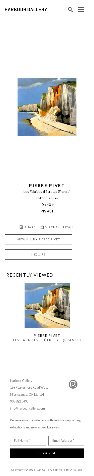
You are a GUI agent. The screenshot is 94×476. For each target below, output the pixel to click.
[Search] (70, 9)
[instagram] (73, 384)
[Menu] (81, 9)
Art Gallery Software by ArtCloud (60, 469)
